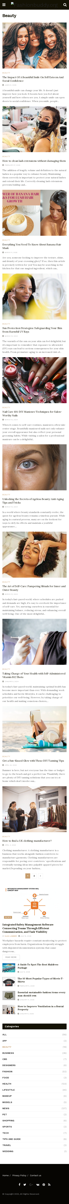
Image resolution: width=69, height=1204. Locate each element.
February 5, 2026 (26, 986)
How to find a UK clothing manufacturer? (27, 840)
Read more (11, 957)
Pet (4, 1114)
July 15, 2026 (25, 936)
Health (6, 1083)
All (4, 1034)
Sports (7, 1126)
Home (5, 1175)
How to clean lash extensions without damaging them (34, 160)
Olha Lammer (11, 936)
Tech (5, 1133)
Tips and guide (11, 1139)
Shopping (8, 1120)
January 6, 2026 (26, 1014)
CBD (4, 1059)
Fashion (7, 1071)
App (4, 1040)
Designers (9, 1065)
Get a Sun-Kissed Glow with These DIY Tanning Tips (33, 760)
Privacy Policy (19, 1175)
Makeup (7, 1096)
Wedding (7, 1151)
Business (8, 1053)
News (8, 917)
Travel (6, 1145)
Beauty (6, 73)
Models (7, 1102)
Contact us (35, 1175)
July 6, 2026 (24, 972)
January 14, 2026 (26, 1000)
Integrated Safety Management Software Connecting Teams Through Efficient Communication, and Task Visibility (27, 928)
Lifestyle (8, 1090)
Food (5, 1077)
